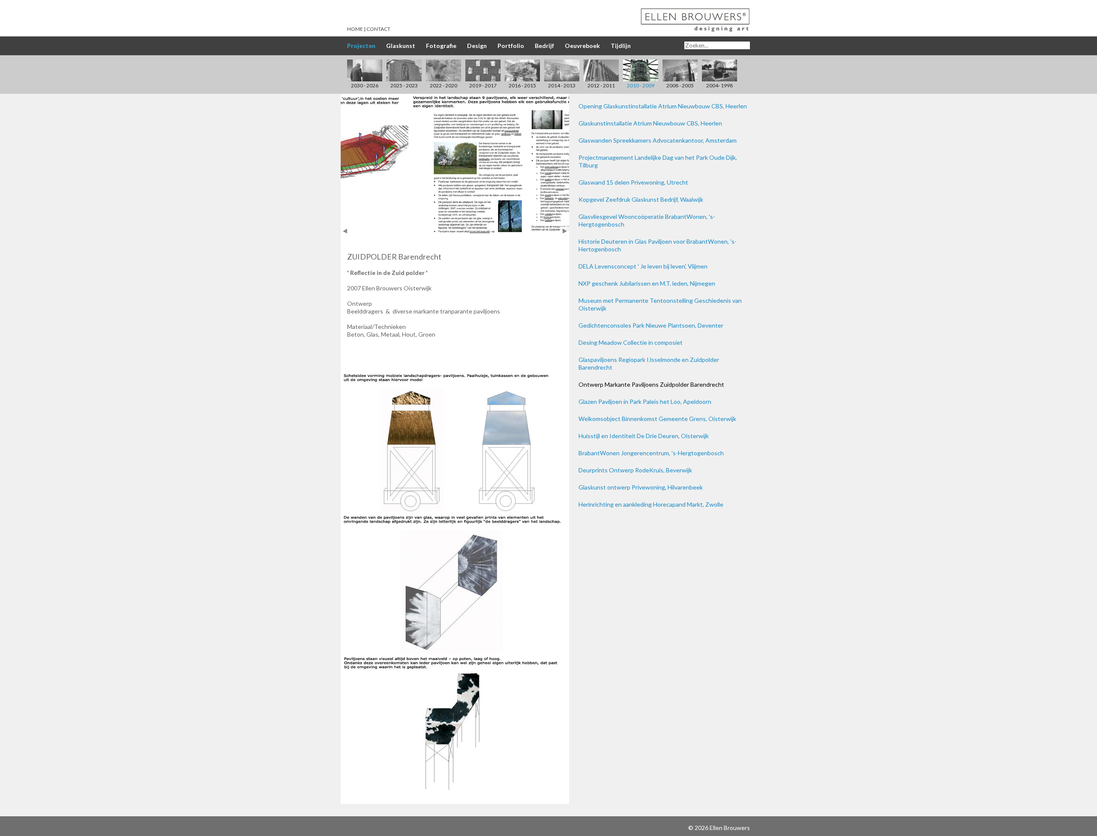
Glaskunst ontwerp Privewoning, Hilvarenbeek (640, 487)
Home (355, 29)
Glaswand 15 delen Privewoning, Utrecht (633, 182)
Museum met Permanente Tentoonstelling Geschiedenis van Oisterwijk (660, 304)
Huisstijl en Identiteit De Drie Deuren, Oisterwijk (643, 435)
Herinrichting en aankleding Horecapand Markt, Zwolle (650, 504)
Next (564, 231)
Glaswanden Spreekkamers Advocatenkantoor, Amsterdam (657, 140)
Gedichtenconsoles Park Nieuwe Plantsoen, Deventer (650, 325)
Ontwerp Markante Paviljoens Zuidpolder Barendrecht (651, 384)
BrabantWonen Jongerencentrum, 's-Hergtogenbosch (651, 453)
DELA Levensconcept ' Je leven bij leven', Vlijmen (642, 266)
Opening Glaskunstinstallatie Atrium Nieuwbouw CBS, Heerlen (662, 106)
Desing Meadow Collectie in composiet (630, 342)
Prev (345, 231)
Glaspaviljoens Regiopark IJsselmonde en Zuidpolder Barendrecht (648, 363)
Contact (378, 29)
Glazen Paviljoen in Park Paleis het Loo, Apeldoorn (644, 401)
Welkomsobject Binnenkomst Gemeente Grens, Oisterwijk (657, 418)
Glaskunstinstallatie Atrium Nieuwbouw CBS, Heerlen (650, 123)
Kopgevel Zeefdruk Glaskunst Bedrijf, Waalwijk (640, 199)
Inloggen (675, 827)
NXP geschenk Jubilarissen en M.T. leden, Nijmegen (646, 283)
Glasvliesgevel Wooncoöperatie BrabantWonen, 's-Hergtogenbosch (646, 220)
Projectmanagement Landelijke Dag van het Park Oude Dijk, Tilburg (657, 161)
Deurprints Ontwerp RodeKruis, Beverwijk (635, 470)
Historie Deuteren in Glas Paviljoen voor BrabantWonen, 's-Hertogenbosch (657, 245)
